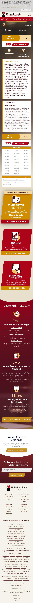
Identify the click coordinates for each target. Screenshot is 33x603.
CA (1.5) (7, 159)
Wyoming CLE (26, 580)
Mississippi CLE (16, 566)
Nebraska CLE (16, 568)
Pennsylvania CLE (7, 574)
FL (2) (7, 168)
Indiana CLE (25, 561)
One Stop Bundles (9, 506)
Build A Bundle (9, 509)
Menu (29, 15)
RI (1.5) (26, 156)
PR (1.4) (26, 153)
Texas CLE (21, 576)
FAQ (9, 499)
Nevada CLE (23, 568)
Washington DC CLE (8, 580)
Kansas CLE (11, 562)
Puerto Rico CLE (15, 574)
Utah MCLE (27, 576)
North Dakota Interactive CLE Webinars (16, 534)
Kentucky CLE (18, 562)
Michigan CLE (24, 564)
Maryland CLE (8, 564)
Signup (18, 19)
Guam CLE (26, 559)
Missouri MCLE (23, 566)
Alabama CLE (6, 556)
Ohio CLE (8, 573)
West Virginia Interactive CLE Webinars (16, 543)
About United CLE (9, 494)
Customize (15, 450)
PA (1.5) (26, 150)
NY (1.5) (16, 173)
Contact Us (23, 497)
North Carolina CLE (15, 571)
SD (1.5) (26, 159)
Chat (2, 19)
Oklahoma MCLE (15, 573)
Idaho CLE (12, 561)
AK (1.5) (7, 150)
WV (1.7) (26, 165)
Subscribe (16, 475)
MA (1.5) (16, 156)
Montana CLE (9, 568)
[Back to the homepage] (11, 14)
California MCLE (7, 557)
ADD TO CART (19, 44)
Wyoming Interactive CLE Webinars (16, 545)
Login (13, 19)
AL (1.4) (7, 153)
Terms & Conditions (16, 596)
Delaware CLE (6, 559)
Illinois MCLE (19, 561)
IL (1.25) (16, 153)
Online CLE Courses (24, 509)
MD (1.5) (16, 159)
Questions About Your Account (24, 500)
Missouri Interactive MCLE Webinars (16, 529)
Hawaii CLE (6, 561)
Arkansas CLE (26, 556)
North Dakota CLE (24, 571)
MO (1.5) (16, 165)
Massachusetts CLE (16, 564)
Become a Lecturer (9, 498)
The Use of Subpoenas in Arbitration (13, 180)
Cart (7, 19)
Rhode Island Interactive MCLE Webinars (16, 538)
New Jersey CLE (17, 569)
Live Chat (24, 496)
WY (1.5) (26, 168)
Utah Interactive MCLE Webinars (16, 540)
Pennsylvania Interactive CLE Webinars (16, 536)
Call (30, 19)
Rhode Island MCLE (25, 574)
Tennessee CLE (15, 576)
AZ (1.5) (7, 156)
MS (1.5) (16, 168)
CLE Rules (24, 506)
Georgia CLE (20, 559)
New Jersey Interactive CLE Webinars (16, 533)
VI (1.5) (26, 162)
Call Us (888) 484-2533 (24, 494)
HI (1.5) (16, 150)
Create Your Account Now (15, 419)
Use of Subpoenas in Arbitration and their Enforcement (15, 183)
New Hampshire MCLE (7, 569)
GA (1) (7, 171)
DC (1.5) (7, 165)
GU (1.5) (7, 173)
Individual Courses (9, 508)
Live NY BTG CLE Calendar (16, 524)
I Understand (26, 10)
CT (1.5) (7, 162)
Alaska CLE (12, 556)
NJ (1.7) (16, 171)
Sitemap (16, 600)
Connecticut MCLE (24, 557)
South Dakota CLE (6, 576)
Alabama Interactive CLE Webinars (16, 526)
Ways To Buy (9, 514)
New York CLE (6, 571)
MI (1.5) (17, 162)
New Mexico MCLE (26, 569)
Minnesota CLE (8, 566)
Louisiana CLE (25, 562)
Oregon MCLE (23, 573)
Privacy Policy (15, 7)
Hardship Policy (16, 598)
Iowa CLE (5, 562)
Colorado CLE (15, 557)
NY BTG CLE (24, 511)
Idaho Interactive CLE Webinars (16, 528)
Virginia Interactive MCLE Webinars (16, 541)
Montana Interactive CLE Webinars (16, 531)
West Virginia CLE (18, 580)
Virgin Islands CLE (8, 578)
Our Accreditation (9, 496)
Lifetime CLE (9, 513)
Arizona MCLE (19, 556)
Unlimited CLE (9, 511)
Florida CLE (13, 559)
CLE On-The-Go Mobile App (24, 508)
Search (24, 19)
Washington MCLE (24, 578)
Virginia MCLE (16, 578)
